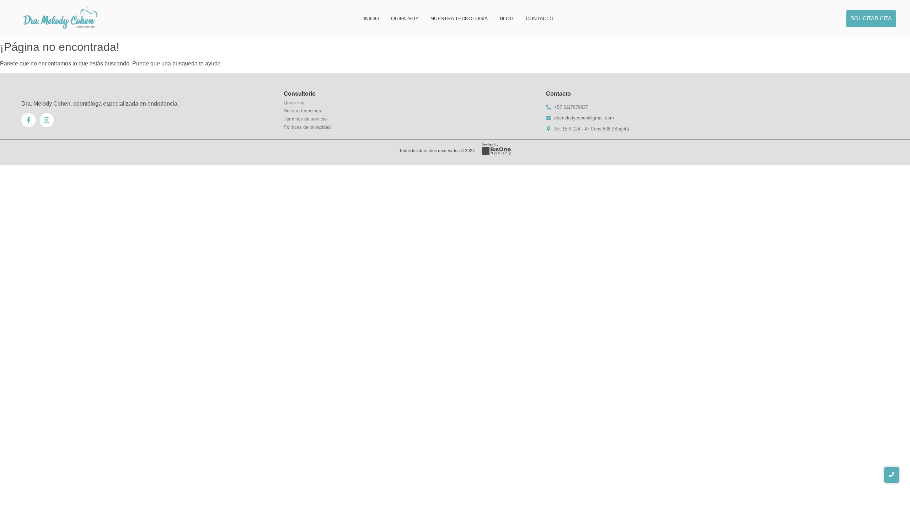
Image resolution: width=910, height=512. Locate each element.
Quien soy (404, 18)
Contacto (539, 18)
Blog (507, 18)
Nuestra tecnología (459, 18)
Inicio (371, 18)
